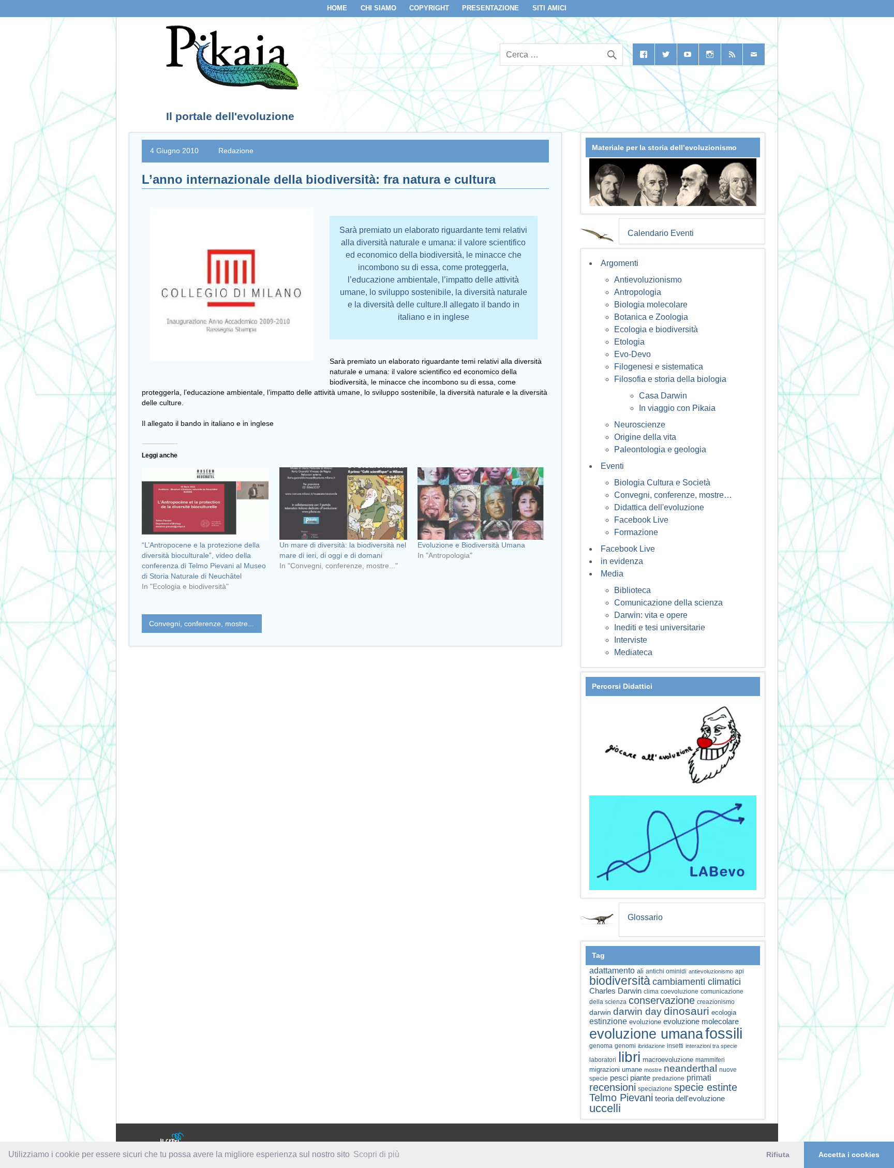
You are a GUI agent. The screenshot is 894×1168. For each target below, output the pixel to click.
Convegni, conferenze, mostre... (201, 623)
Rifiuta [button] (777, 1154)
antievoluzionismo (711, 971)
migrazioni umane (615, 1069)
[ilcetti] (172, 1139)
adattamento (612, 970)
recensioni (612, 1087)
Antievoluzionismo (648, 279)
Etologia (629, 341)
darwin (600, 1012)
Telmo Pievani (621, 1097)
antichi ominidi (666, 971)
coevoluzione (679, 991)
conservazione (662, 1000)
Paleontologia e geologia (660, 449)
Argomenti (619, 263)
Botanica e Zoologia (651, 317)
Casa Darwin (663, 395)
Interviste (630, 639)
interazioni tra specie (711, 1046)
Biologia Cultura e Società (662, 482)
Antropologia (637, 292)
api (739, 971)
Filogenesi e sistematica (658, 366)
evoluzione (645, 1022)
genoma (601, 1045)
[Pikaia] (230, 86)
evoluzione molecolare (701, 1021)
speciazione (655, 1088)
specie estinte (705, 1087)
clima (651, 991)
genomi (625, 1045)
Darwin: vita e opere (651, 615)
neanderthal (690, 1068)
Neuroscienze (639, 424)
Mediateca (633, 652)
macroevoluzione (668, 1059)
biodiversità (619, 980)
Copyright (429, 8)
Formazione (636, 532)
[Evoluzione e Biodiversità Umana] (481, 503)
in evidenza (622, 561)
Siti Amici (549, 8)
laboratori (602, 1059)
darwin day (637, 1011)
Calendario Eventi (661, 233)
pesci (619, 1078)
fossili (723, 1033)
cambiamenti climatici (696, 981)
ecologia (723, 1012)
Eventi (612, 466)
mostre (653, 1070)
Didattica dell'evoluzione (659, 507)
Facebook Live (641, 519)
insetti (675, 1045)
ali (640, 971)
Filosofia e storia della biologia (670, 379)
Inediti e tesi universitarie (659, 627)
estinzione (608, 1021)
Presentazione (490, 8)
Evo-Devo (632, 354)
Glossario (645, 917)
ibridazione (651, 1046)
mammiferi (710, 1059)
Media (612, 573)
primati (699, 1077)
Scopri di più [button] (376, 1154)
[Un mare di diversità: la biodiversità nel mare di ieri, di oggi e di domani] (343, 503)
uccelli (605, 1108)
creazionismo (716, 1001)
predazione (668, 1078)
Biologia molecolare (651, 304)
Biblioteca (632, 590)
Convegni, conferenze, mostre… (673, 495)
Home (337, 8)
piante (640, 1078)
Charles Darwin (615, 991)
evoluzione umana (646, 1034)
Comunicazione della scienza (668, 602)
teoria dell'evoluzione (690, 1098)
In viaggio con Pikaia (677, 408)
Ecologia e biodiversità (656, 329)
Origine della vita (645, 437)
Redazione (236, 150)
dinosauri (686, 1011)
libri (629, 1056)
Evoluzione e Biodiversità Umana (471, 545)
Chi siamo (378, 8)
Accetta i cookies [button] (849, 1154)
